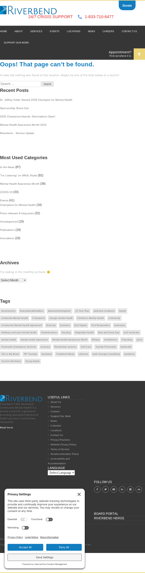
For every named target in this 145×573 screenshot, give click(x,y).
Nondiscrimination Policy (65, 454)
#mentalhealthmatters (31, 311)
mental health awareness (34, 339)
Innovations (7, 238)
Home (3, 31)
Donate (127, 5)
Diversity (51, 325)
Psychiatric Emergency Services (18, 347)
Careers (108, 31)
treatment (47, 354)
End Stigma (80, 325)
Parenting (127, 339)
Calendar (56, 425)
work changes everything (106, 354)
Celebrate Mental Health (14, 318)
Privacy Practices (60, 440)
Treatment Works (65, 354)
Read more (6, 427)
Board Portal (106, 513)
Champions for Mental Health (18, 204)
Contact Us (129, 31)
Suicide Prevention (106, 347)
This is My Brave (10, 354)
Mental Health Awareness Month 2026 (23, 124)
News (91, 31)
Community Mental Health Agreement (21, 325)
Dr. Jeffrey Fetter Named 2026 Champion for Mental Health (36, 99)
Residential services (65, 347)
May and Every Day (108, 332)
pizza (140, 339)
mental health (8, 339)
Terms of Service (60, 449)
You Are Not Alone (11, 361)
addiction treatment (104, 311)
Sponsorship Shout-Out (14, 108)
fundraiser (119, 325)
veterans (83, 354)
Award (122, 311)
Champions (38, 318)
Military (96, 339)
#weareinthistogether (59, 311)
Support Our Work (16, 42)
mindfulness (110, 339)
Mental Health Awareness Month (19, 183)
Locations (73, 31)
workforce (129, 354)
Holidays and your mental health (19, 332)
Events (54, 31)
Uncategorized (9, 221)
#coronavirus (8, 311)
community (114, 318)
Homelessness (49, 332)
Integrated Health (84, 332)
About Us (56, 402)
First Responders (100, 325)
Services (36, 31)
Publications (7, 229)
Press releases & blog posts (17, 213)
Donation (65, 325)
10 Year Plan (82, 311)
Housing (66, 332)
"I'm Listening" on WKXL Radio (18, 175)
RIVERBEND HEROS (109, 518)
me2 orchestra (131, 332)
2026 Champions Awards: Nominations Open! (28, 116)
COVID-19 (6, 192)
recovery (45, 347)
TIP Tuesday (30, 354)
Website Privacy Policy (63, 444)
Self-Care (86, 347)
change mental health (61, 318)
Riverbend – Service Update (17, 133)
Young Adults (32, 361)
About (19, 31)
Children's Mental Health (90, 318)
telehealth (126, 347)
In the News (7, 167)
